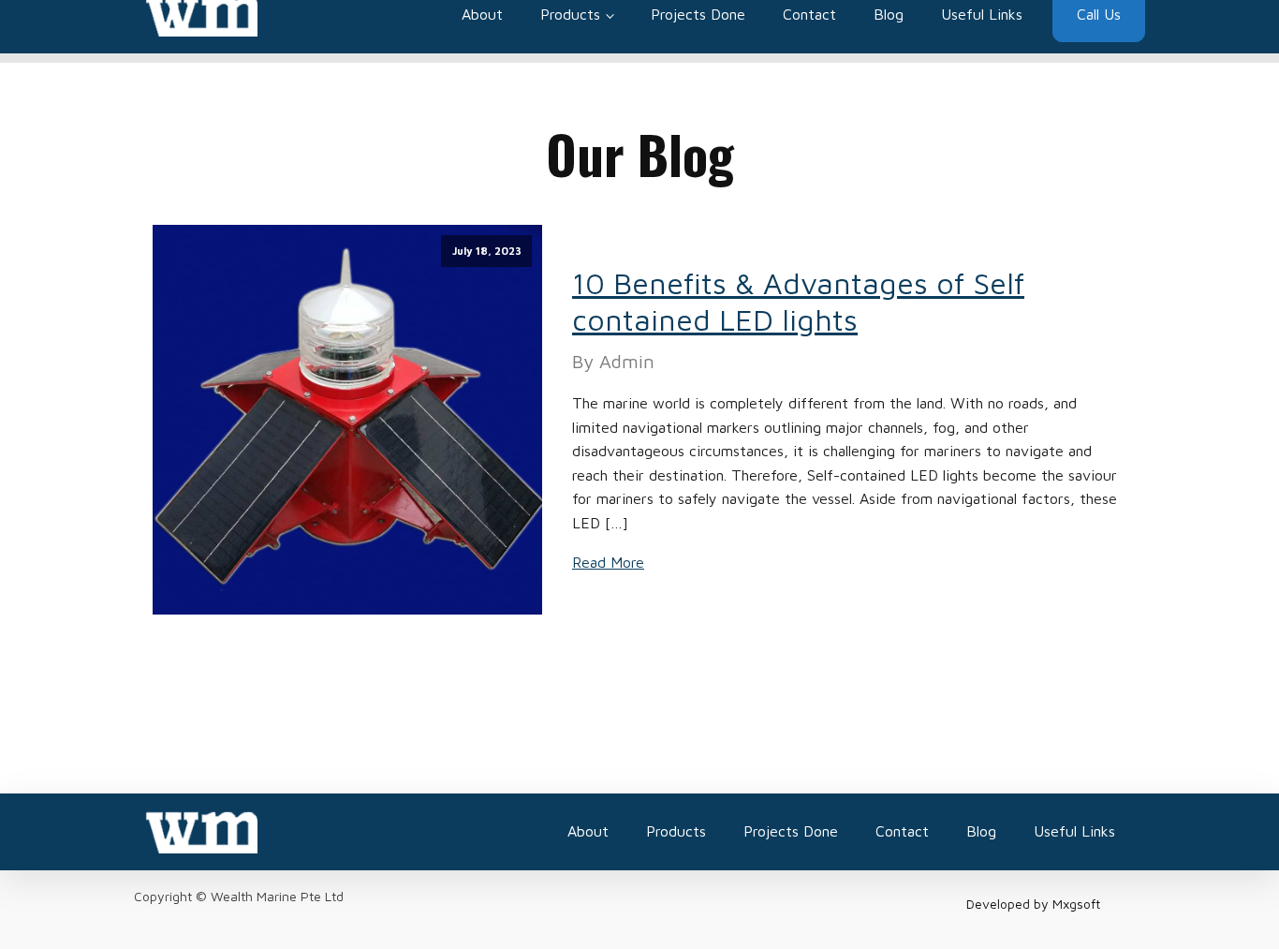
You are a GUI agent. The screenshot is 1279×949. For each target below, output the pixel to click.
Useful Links (1074, 831)
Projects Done (790, 831)
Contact (902, 831)
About (588, 831)
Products (676, 831)
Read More (608, 562)
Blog (981, 831)
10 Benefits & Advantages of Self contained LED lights (798, 300)
